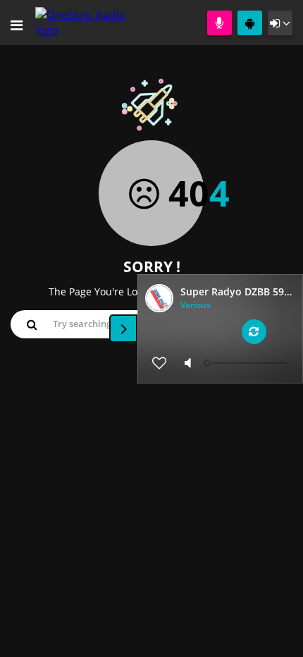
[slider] (247, 363)
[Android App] (249, 23)
